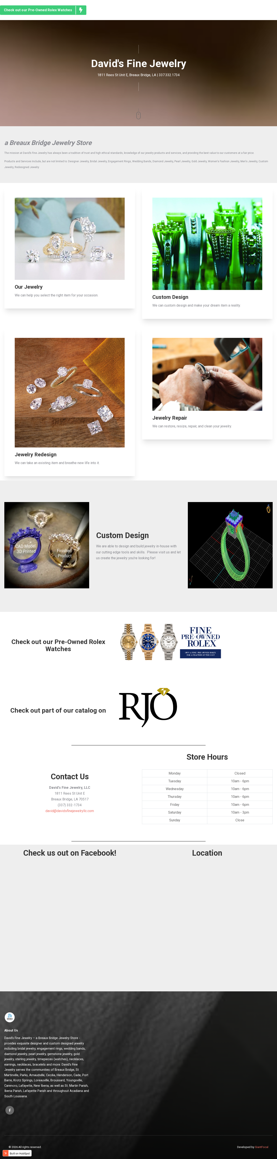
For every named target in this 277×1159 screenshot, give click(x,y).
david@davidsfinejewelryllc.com (69, 811)
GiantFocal (261, 1147)
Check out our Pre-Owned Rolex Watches (38, 10)
